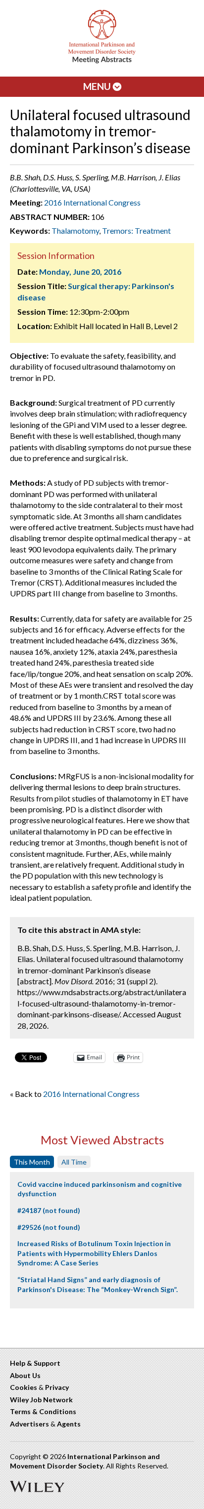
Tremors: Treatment (136, 230)
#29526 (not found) (48, 1227)
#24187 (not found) (48, 1210)
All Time (74, 1162)
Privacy (57, 1387)
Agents (69, 1424)
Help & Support (35, 1363)
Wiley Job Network (41, 1399)
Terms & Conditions (43, 1411)
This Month (32, 1162)
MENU (98, 86)
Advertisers (29, 1424)
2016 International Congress (92, 202)
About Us (25, 1375)
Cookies (23, 1387)
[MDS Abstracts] (102, 61)
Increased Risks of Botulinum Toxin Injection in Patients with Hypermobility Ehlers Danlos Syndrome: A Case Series (94, 1253)
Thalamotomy (75, 230)
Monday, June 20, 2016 (80, 271)
